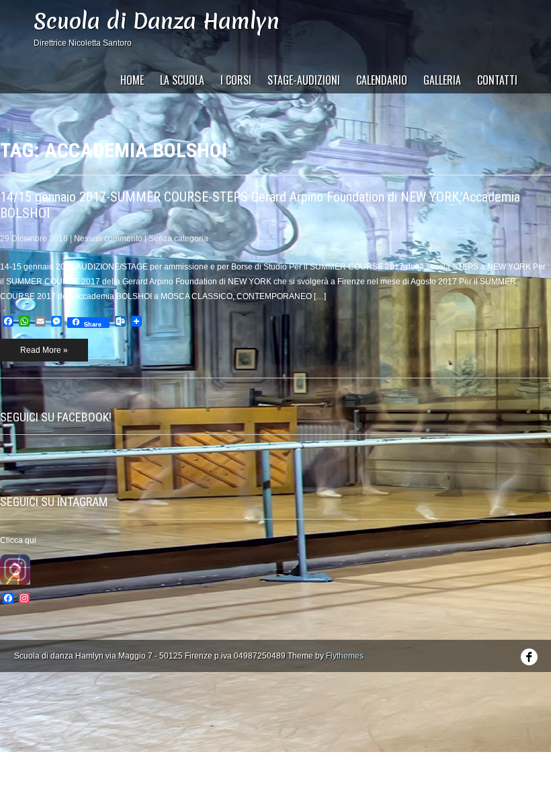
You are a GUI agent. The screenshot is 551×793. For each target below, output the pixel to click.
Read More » (44, 350)
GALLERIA (442, 80)
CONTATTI (497, 80)
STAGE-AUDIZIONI (303, 80)
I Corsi (235, 80)
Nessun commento (108, 238)
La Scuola (182, 80)
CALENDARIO (381, 80)
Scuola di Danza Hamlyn (157, 21)
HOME (132, 80)
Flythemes (345, 656)
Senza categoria (178, 238)
